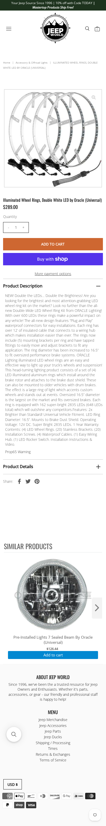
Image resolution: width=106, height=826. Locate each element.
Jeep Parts (53, 731)
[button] (13, 734)
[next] (97, 608)
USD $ (12, 784)
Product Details (18, 466)
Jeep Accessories (53, 725)
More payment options (53, 273)
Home (6, 62)
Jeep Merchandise (53, 719)
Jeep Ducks (53, 736)
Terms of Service (53, 760)
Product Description (22, 286)
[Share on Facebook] (19, 481)
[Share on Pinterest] (37, 481)
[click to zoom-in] (93, 97)
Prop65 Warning (18, 451)
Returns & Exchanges (53, 754)
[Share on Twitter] (28, 481)
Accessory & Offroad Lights (32, 62)
